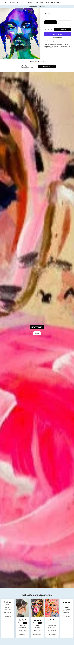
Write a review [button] (47, 66)
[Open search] (66, 2)
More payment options (57, 37)
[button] (47, 13)
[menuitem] (58, 2)
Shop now (37, 333)
